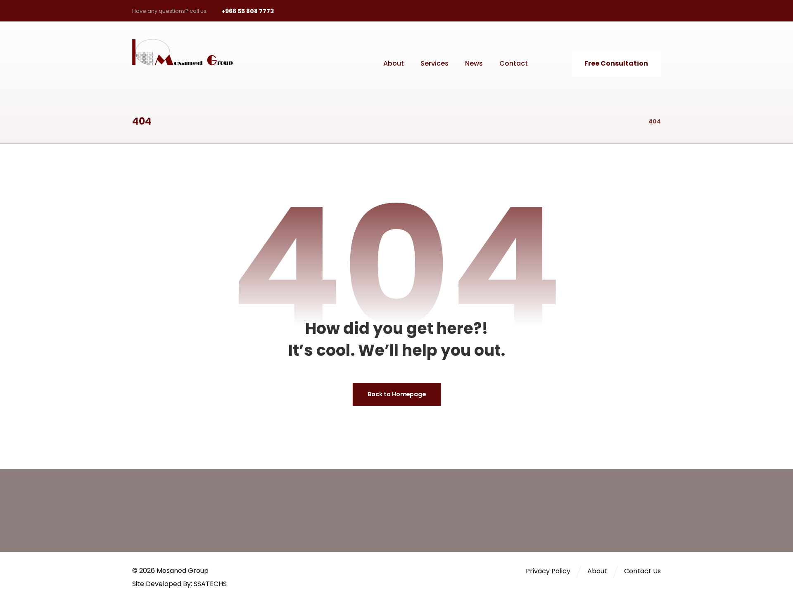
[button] (597, 10)
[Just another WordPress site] (188, 52)
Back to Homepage (396, 394)
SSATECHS (210, 584)
